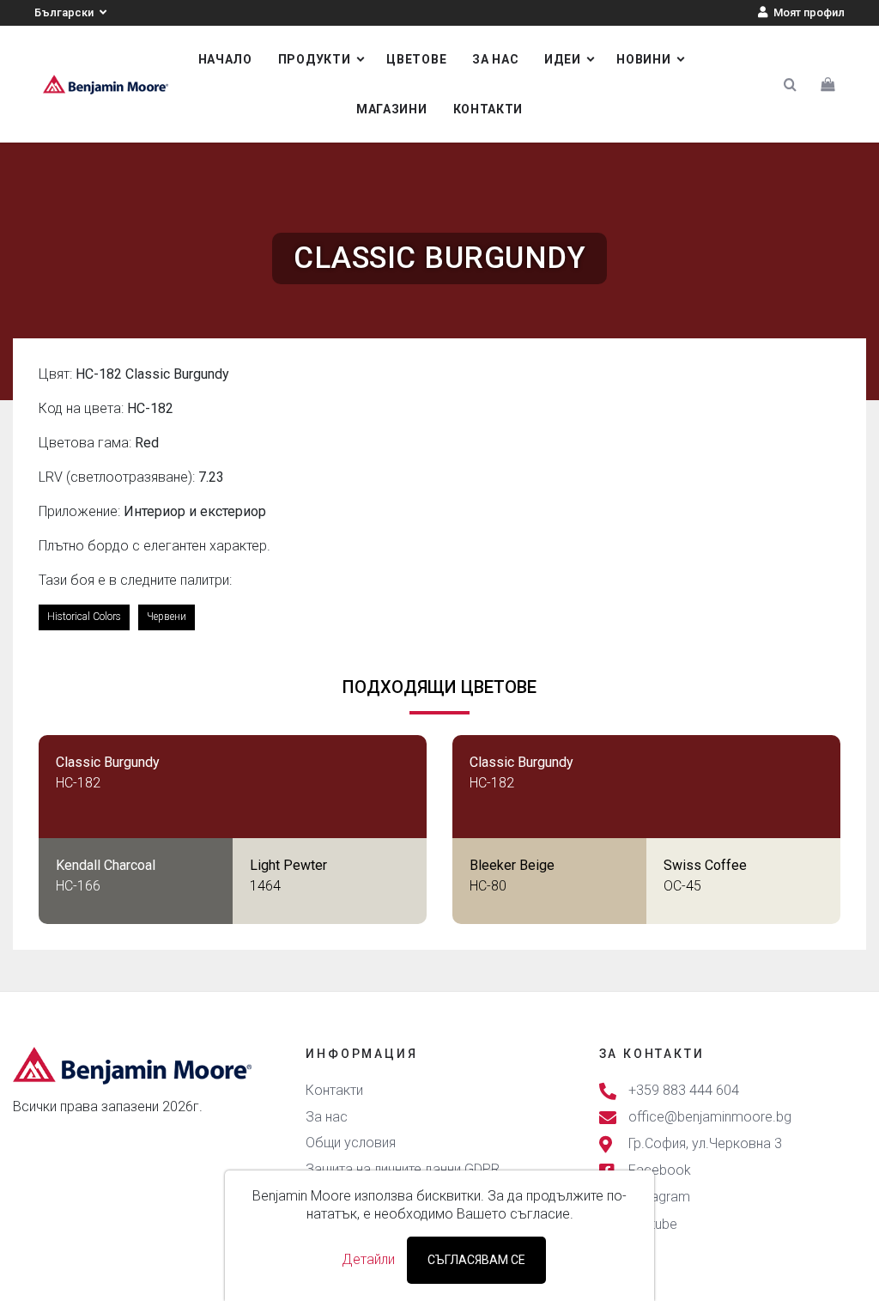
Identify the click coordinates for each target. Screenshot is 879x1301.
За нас (495, 59)
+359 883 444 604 (683, 1090)
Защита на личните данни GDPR (403, 1169)
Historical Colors (84, 617)
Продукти (314, 59)
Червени (166, 617)
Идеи (562, 59)
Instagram (659, 1197)
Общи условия (351, 1142)
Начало (225, 59)
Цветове (416, 59)
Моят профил (808, 12)
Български (65, 12)
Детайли (368, 1259)
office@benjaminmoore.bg (709, 1117)
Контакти (488, 109)
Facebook (659, 1171)
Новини (643, 59)
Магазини (391, 109)
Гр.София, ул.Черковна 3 (705, 1143)
